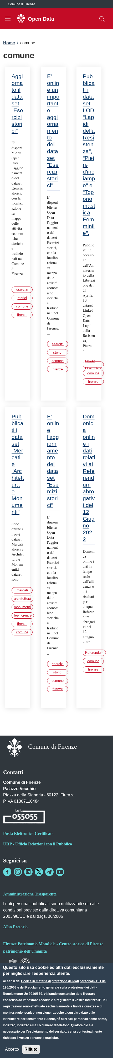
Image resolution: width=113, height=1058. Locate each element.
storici (22, 298)
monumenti (22, 607)
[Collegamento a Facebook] (7, 872)
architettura (22, 599)
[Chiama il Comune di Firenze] (24, 817)
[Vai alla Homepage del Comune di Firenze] (14, 747)
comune (22, 306)
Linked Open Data (93, 364)
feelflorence (23, 615)
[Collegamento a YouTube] (60, 872)
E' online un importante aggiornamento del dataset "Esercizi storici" (53, 130)
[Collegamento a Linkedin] (28, 872)
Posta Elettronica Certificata (28, 833)
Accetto (12, 1049)
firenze (22, 315)
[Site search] (102, 19)
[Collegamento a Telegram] (49, 872)
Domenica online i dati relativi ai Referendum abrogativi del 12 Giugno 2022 (89, 477)
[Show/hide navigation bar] (8, 18)
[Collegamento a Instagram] (18, 872)
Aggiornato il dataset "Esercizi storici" (17, 103)
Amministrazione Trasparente (29, 894)
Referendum (94, 653)
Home (9, 43)
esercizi (22, 290)
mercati (22, 590)
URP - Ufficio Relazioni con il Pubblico (37, 844)
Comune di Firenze (21, 4)
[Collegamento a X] (39, 872)
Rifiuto (31, 1049)
